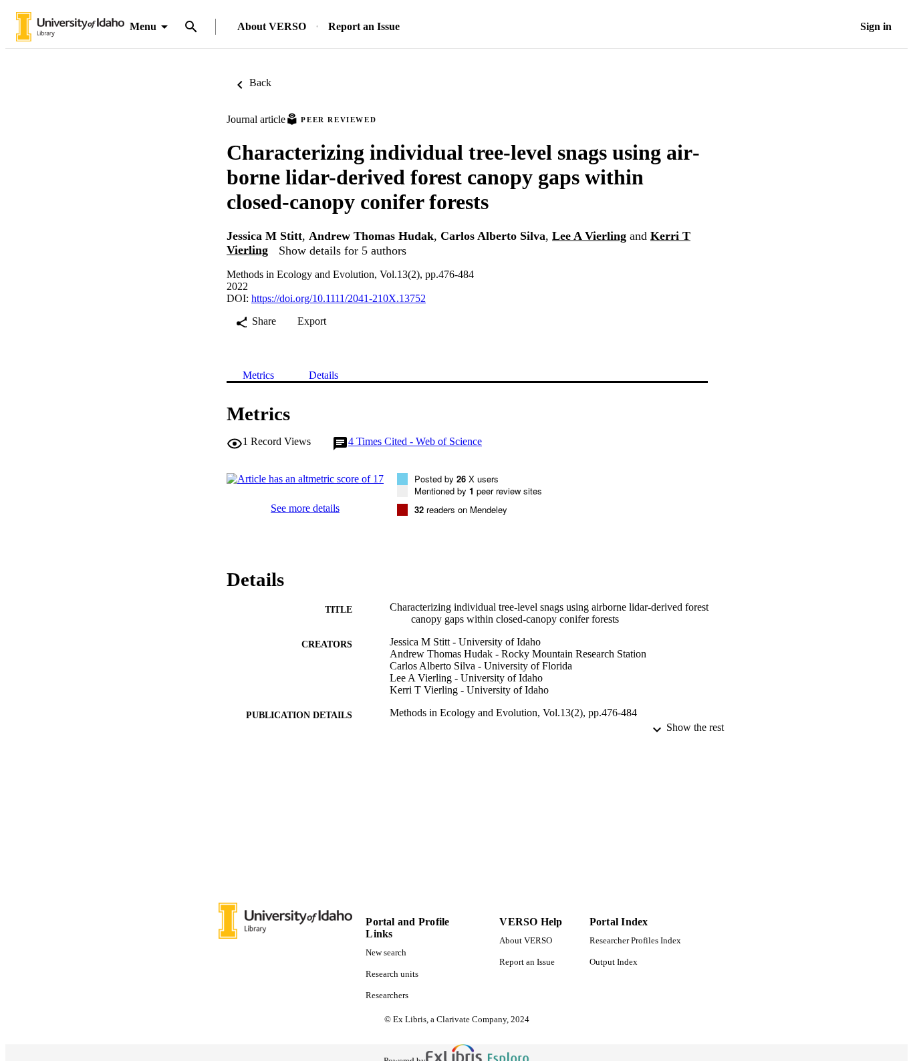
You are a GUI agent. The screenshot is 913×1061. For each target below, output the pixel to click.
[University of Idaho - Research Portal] (70, 27)
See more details (305, 508)
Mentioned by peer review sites (478, 490)
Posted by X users (456, 478)
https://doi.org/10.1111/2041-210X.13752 (338, 298)
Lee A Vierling (589, 236)
